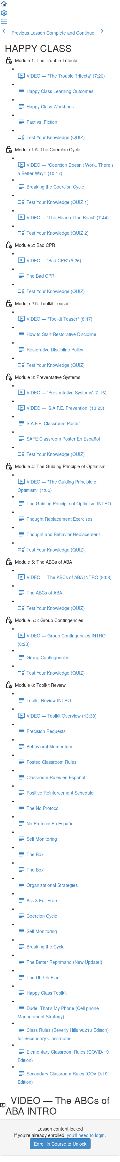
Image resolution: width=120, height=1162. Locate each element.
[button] (4, 6)
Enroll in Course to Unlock (60, 1144)
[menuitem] (4, 15)
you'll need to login (86, 1135)
